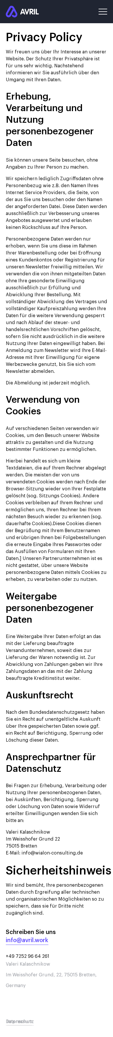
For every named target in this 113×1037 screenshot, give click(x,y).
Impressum (19, 1021)
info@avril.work (27, 940)
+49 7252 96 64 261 (27, 956)
